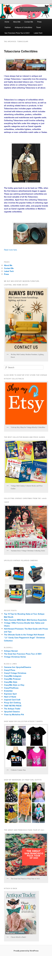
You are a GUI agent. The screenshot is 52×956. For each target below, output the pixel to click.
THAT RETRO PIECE (12, 705)
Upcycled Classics (12, 711)
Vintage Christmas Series (15, 656)
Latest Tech (38, 33)
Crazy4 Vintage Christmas (15, 673)
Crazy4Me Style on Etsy (14, 685)
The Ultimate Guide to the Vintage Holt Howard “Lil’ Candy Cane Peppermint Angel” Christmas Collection (24, 637)
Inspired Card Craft (12, 699)
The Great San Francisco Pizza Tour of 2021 (23, 653)
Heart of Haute (10, 696)
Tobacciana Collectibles (21, 51)
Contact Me (28, 21)
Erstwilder (8, 690)
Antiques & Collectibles (23, 27)
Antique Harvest (11, 650)
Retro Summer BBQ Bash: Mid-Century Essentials (25, 620)
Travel (38, 27)
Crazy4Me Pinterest (12, 679)
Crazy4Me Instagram (12, 676)
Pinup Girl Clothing (12, 702)
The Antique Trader (12, 708)
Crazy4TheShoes (11, 687)
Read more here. (10, 249)
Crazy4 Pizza (9, 670)
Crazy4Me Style (10, 682)
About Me (16, 21)
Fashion (8, 27)
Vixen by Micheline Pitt (14, 714)
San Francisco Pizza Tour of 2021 (17, 33)
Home (7, 21)
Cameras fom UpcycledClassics (17, 667)
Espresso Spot (10, 693)
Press (39, 21)
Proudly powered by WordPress (26, 950)
